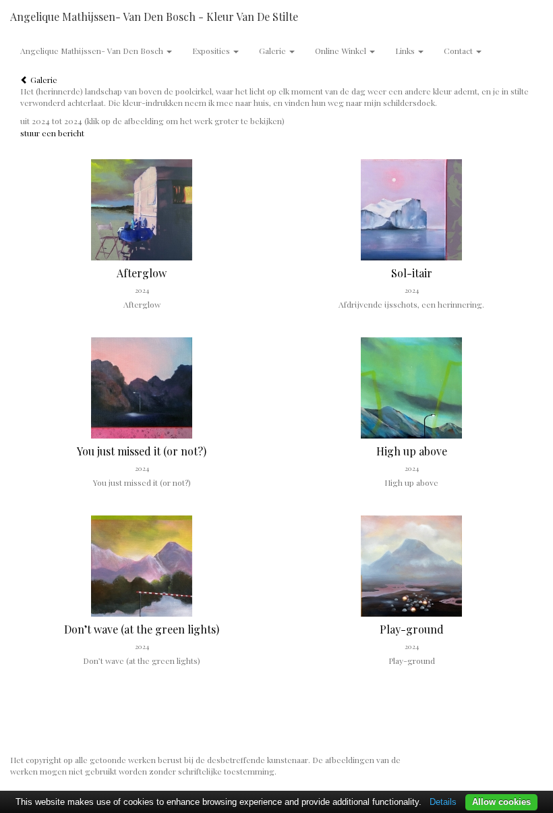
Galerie (42, 79)
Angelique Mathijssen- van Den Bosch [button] (92, 50)
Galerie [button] (273, 50)
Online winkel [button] (341, 50)
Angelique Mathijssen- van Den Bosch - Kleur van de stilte (154, 16)
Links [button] (406, 50)
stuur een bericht (52, 133)
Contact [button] (459, 50)
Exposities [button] (212, 50)
